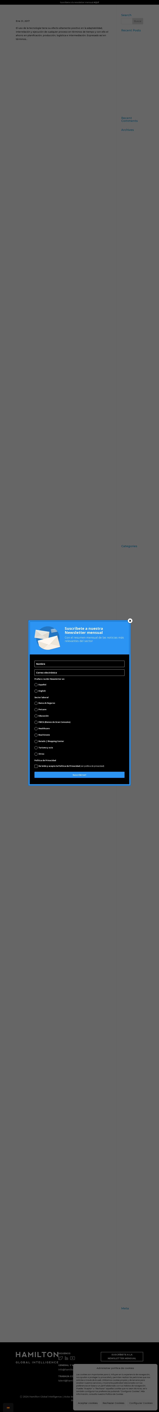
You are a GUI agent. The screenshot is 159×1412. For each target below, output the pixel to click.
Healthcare (44, 728)
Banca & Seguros (47, 703)
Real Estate (44, 735)
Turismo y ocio (46, 747)
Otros (41, 754)
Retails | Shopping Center (51, 741)
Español (42, 684)
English (42, 691)
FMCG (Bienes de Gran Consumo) (54, 722)
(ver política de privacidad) (92, 766)
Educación (44, 716)
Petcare (42, 709)
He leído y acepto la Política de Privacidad (71, 766)
